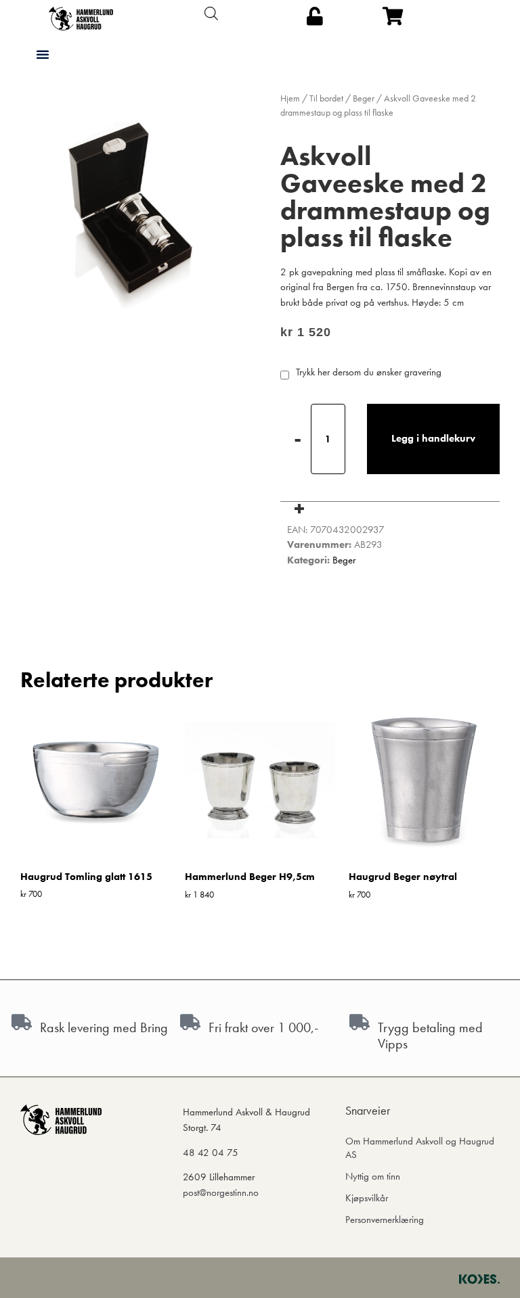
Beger (363, 98)
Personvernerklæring (384, 1219)
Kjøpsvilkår (366, 1198)
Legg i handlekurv (433, 438)
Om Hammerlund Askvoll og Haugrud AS (419, 1147)
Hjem (290, 98)
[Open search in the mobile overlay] (211, 13)
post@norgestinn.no (221, 1192)
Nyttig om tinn (372, 1176)
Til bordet (326, 98)
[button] (42, 54)
